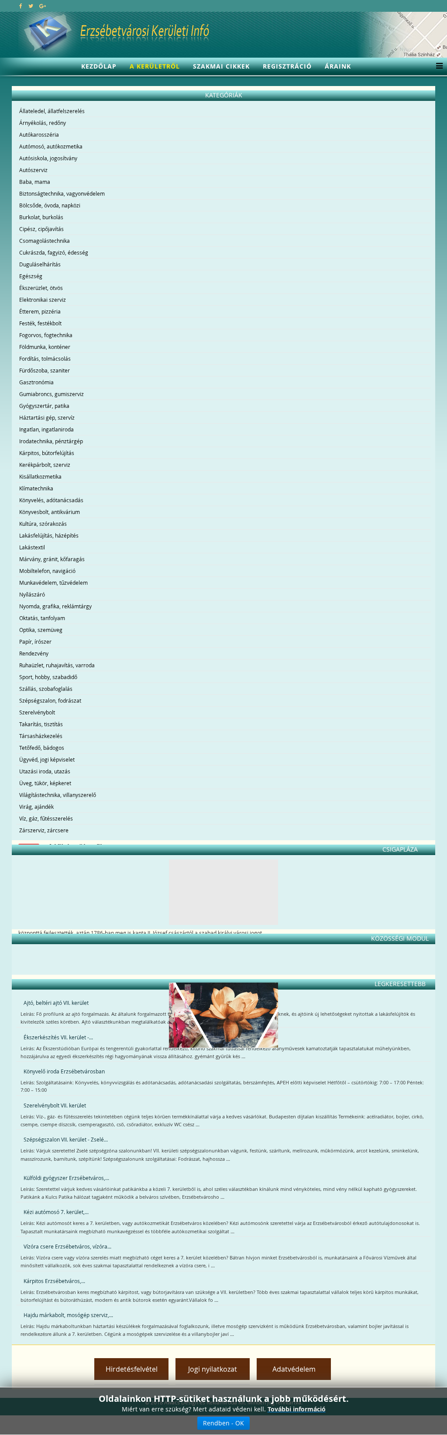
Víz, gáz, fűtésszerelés (46, 818)
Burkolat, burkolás (41, 217)
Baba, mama (34, 181)
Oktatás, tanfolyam (42, 617)
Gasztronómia (36, 382)
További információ (297, 1409)
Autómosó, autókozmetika (51, 146)
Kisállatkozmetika (40, 476)
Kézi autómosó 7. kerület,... (56, 1211)
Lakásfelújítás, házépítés (49, 535)
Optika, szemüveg (40, 629)
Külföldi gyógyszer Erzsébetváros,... (66, 1177)
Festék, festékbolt (40, 323)
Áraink (338, 66)
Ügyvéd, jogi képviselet (47, 759)
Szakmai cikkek (221, 66)
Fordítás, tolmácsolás (45, 358)
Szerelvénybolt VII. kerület (55, 1105)
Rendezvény (33, 653)
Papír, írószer (35, 641)
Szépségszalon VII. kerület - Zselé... (66, 1139)
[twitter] (30, 5)
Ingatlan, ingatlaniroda (46, 429)
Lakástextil (32, 547)
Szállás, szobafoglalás (45, 688)
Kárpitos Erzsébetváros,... (54, 1280)
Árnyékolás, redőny (42, 122)
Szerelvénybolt (37, 712)
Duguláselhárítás (40, 264)
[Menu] (437, 66)
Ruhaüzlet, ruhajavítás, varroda (57, 665)
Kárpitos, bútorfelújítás (46, 452)
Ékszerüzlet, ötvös (41, 287)
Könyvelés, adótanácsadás (51, 500)
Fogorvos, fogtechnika (45, 334)
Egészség (30, 276)
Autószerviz (33, 169)
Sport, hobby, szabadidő (48, 676)
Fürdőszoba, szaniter (44, 370)
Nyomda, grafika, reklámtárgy (55, 606)
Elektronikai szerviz (42, 299)
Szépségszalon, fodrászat (50, 700)
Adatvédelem (294, 1369)
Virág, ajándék (36, 806)
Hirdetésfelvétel (132, 1369)
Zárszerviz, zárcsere (44, 830)
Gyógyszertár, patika (44, 405)
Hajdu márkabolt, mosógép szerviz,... (68, 1314)
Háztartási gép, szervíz (47, 417)
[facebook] (20, 5)
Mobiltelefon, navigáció (47, 570)
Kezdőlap (99, 66)
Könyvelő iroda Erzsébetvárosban (64, 1071)
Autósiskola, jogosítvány (48, 158)
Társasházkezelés (40, 735)
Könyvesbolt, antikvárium (49, 511)
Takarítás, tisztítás (41, 724)
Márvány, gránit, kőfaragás (52, 558)
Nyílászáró (32, 594)
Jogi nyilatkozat (212, 1369)
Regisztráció (287, 66)
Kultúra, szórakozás (43, 523)
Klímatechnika (36, 488)
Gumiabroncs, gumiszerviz (51, 393)
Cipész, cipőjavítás (41, 228)
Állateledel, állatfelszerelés (52, 110)
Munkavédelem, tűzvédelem (53, 582)
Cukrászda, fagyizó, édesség (53, 252)
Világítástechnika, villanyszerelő (57, 794)
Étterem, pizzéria (40, 311)
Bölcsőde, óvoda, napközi (49, 205)
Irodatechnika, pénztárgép (51, 441)
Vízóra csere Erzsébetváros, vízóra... (67, 1246)
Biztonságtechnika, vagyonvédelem (62, 193)
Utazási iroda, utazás (44, 771)
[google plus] (42, 5)
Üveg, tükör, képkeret (45, 783)
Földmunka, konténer (44, 346)
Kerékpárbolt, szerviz (44, 464)
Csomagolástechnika (44, 240)
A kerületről (155, 66)
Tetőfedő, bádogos (41, 747)
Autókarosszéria (39, 134)
